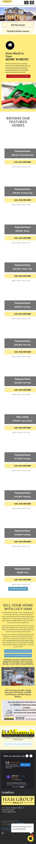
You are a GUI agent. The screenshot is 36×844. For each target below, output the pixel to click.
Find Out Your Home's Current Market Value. (18, 651)
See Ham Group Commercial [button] (18, 744)
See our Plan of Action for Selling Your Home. (18, 655)
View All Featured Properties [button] (18, 588)
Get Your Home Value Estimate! (18, 76)
